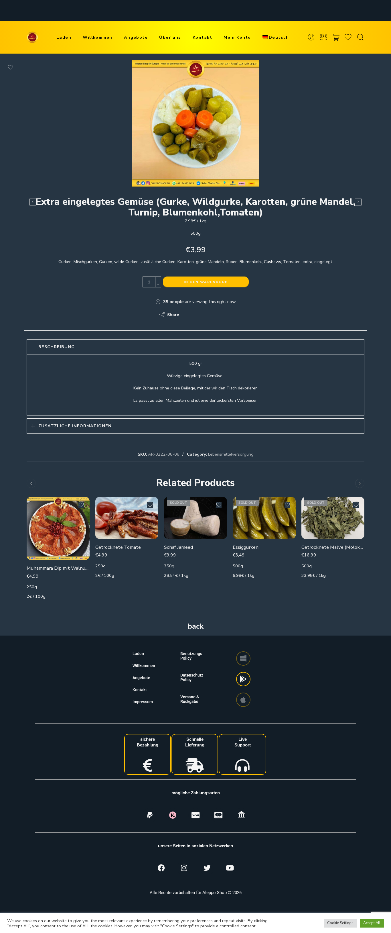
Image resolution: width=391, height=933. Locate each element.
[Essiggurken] (264, 518)
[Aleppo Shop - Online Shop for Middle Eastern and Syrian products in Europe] (32, 37)
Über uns (170, 37)
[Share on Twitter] (188, 314)
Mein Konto (237, 37)
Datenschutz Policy (191, 677)
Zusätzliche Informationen (75, 426)
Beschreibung (56, 347)
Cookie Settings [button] (340, 923)
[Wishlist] (10, 67)
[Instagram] (184, 868)
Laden (63, 37)
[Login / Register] (311, 37)
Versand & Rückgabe (189, 699)
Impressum (143, 701)
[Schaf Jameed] (195, 518)
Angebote (136, 37)
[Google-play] (243, 679)
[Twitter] (207, 868)
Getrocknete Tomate (118, 547)
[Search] (360, 37)
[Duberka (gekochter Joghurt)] (32, 202)
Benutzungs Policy (191, 655)
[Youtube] (230, 868)
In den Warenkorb (206, 282)
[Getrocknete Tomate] (126, 518)
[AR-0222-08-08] (195, 123)
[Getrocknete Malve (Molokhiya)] (332, 518)
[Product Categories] (323, 37)
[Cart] (336, 37)
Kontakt (202, 37)
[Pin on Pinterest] (211, 314)
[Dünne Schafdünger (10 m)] (358, 202)
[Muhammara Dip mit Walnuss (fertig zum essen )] (58, 528)
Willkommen (97, 37)
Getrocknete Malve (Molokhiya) (332, 547)
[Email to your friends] (223, 314)
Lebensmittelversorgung (231, 454)
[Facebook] (161, 868)
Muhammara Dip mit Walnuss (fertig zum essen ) (58, 568)
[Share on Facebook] (200, 314)
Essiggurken (245, 547)
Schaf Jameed (178, 547)
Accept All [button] (371, 923)
